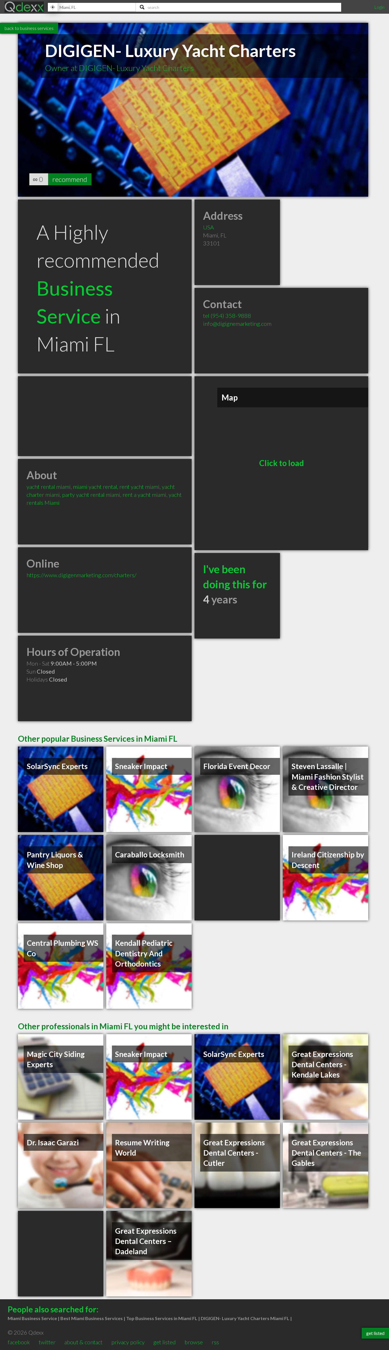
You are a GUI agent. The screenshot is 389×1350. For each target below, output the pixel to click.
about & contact (83, 1342)
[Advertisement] (105, 416)
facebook (19, 1342)
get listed (164, 1342)
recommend (69, 179)
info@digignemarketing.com (237, 323)
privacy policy (128, 1342)
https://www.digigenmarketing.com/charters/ (81, 575)
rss (215, 1342)
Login (379, 7)
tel (227, 315)
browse (194, 1342)
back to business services (29, 28)
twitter (47, 1342)
